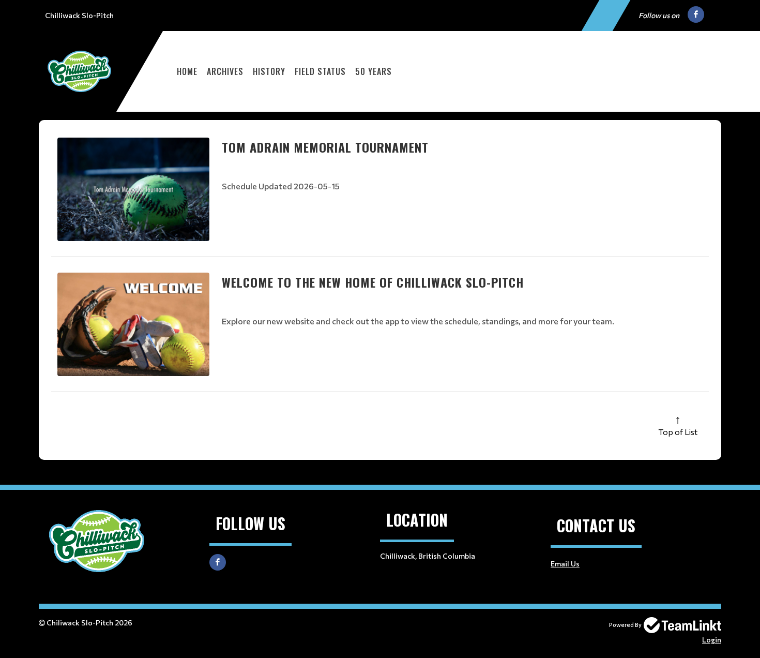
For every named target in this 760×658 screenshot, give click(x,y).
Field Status (320, 71)
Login (711, 639)
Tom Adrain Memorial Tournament (325, 147)
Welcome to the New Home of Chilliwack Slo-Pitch (373, 282)
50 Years (373, 71)
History (269, 71)
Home (187, 71)
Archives (225, 71)
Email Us (565, 563)
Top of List (677, 432)
